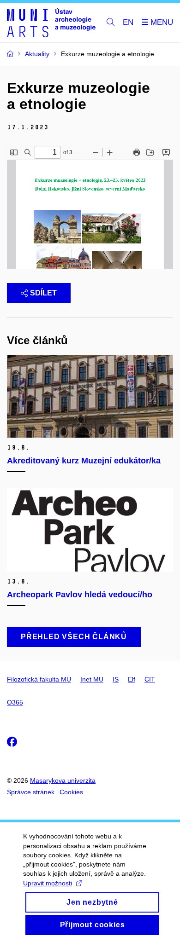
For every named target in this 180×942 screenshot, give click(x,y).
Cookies (71, 792)
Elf (131, 679)
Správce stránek (30, 792)
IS (116, 679)
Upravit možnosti (47, 883)
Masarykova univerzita (63, 780)
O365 (15, 702)
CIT (149, 679)
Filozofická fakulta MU (39, 679)
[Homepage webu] (51, 22)
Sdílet (43, 293)
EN (128, 22)
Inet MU (91, 679)
